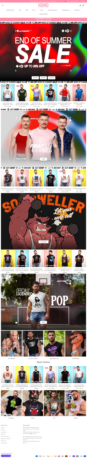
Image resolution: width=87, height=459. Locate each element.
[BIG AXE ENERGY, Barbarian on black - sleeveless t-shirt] (79, 258)
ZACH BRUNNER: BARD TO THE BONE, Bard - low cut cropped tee (36, 269)
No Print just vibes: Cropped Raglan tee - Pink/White (79, 385)
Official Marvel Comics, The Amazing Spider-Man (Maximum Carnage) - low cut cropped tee (22, 189)
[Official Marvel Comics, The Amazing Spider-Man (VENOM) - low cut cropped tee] (8, 177)
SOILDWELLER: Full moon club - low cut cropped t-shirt (22, 269)
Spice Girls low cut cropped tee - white (8, 104)
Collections (77, 10)
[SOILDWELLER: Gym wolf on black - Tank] (65, 258)
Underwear (75, 358)
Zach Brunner (54, 358)
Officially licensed (52, 10)
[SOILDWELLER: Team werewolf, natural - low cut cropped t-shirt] (8, 374)
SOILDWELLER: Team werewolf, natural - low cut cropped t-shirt (7, 385)
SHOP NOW (44, 241)
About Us (3, 440)
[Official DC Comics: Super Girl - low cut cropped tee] (65, 177)
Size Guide (3, 432)
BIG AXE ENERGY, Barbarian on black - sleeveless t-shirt (79, 269)
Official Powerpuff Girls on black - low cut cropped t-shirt (50, 104)
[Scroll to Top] (84, 452)
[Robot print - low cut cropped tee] (50, 177)
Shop (33, 10)
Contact (3, 430)
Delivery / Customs (6, 438)
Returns (3, 434)
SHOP (43, 159)
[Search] (2, 5)
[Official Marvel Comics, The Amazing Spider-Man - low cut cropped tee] (36, 177)
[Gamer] (75, 403)
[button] (83, 5)
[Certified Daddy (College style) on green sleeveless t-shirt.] (22, 92)
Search (2, 427)
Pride (26, 10)
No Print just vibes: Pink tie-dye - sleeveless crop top (51, 385)
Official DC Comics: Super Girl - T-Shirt (79, 189)
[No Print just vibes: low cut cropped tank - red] (65, 92)
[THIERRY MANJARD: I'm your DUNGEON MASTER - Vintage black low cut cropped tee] (8, 258)
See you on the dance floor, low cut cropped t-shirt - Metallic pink (65, 385)
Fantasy (11, 418)
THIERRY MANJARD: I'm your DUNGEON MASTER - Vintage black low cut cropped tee (7, 269)
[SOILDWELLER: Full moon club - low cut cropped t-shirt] (22, 258)
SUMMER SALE (10, 10)
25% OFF (43, 77)
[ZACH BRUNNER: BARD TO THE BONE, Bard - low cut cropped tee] (36, 258)
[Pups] (32, 403)
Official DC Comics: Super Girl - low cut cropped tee (64, 189)
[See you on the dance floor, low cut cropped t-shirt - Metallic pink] (65, 374)
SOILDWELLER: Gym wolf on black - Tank (64, 269)
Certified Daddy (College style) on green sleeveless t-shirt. (22, 104)
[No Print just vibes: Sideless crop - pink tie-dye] (36, 92)
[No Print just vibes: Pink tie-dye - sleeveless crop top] (50, 374)
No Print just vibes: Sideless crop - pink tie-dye (36, 104)
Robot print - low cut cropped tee (50, 189)
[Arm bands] (11, 344)
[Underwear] (75, 344)
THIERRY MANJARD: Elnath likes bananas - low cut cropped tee (50, 269)
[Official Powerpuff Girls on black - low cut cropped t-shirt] (50, 92)
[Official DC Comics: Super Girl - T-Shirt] (79, 177)
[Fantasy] (11, 403)
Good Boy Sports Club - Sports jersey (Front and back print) (36, 385)
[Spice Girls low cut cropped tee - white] (8, 92)
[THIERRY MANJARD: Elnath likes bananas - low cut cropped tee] (50, 258)
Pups (32, 418)
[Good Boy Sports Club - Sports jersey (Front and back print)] (36, 374)
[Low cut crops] (32, 344)
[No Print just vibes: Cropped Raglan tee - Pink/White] (79, 374)
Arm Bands (11, 358)
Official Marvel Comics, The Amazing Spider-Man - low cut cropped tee (36, 189)
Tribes (41, 10)
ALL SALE (51, 77)
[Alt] (54, 403)
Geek (75, 418)
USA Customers (5, 436)
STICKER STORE (43, 14)
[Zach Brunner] (54, 344)
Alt (54, 418)
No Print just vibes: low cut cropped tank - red (65, 104)
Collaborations (65, 10)
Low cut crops (32, 358)
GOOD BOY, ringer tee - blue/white (79, 104)
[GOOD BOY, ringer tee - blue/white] (79, 92)
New (20, 10)
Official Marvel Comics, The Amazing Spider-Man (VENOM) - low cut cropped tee (8, 189)
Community (4, 443)
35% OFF (35, 77)
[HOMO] (43, 5)
